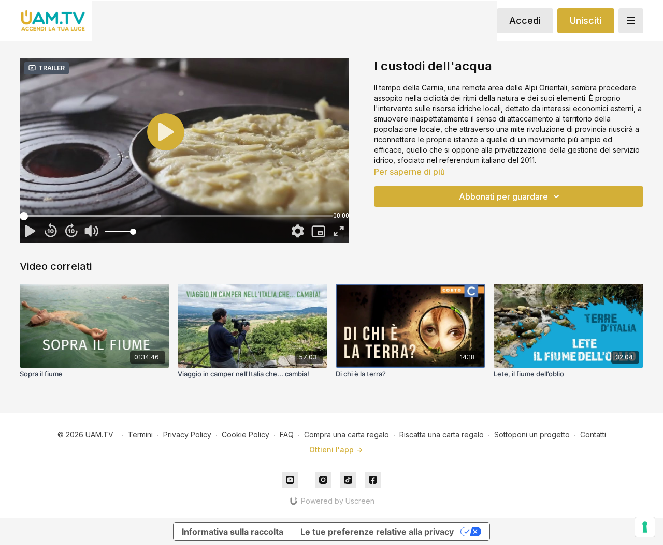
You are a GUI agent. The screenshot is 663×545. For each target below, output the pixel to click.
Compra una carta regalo (346, 434)
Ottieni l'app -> (336, 449)
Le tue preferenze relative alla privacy (377, 531)
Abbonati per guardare (503, 196)
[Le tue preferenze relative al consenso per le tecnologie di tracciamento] (645, 527)
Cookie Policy (245, 434)
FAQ (287, 434)
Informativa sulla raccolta (232, 531)
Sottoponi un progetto (532, 434)
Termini (140, 434)
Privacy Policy (187, 434)
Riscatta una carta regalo (441, 434)
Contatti (593, 434)
